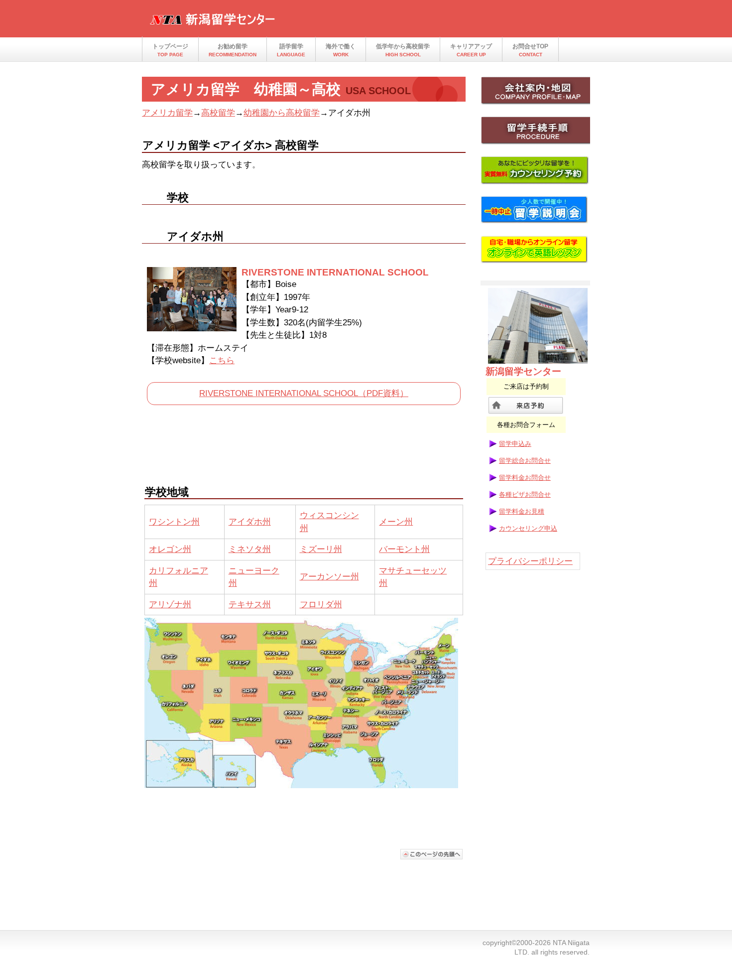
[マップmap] (535, 93)
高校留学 (218, 113)
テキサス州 (250, 604)
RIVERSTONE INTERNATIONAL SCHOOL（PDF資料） (303, 393)
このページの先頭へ (431, 854)
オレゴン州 (170, 549)
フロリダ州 (321, 604)
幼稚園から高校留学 (282, 113)
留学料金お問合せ (525, 477)
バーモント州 (404, 549)
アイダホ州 (250, 522)
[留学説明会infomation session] (535, 213)
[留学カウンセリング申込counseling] (535, 173)
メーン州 (396, 522)
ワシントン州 (174, 522)
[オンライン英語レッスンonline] (535, 253)
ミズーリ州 (321, 549)
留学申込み (515, 443)
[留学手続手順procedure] (535, 133)
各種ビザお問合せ (525, 494)
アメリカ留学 (167, 113)
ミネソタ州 (250, 549)
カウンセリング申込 (528, 528)
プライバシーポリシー (530, 561)
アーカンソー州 (329, 576)
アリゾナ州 (170, 604)
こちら (222, 360)
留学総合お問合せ (525, 460)
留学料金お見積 (521, 511)
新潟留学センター (246, 21)
